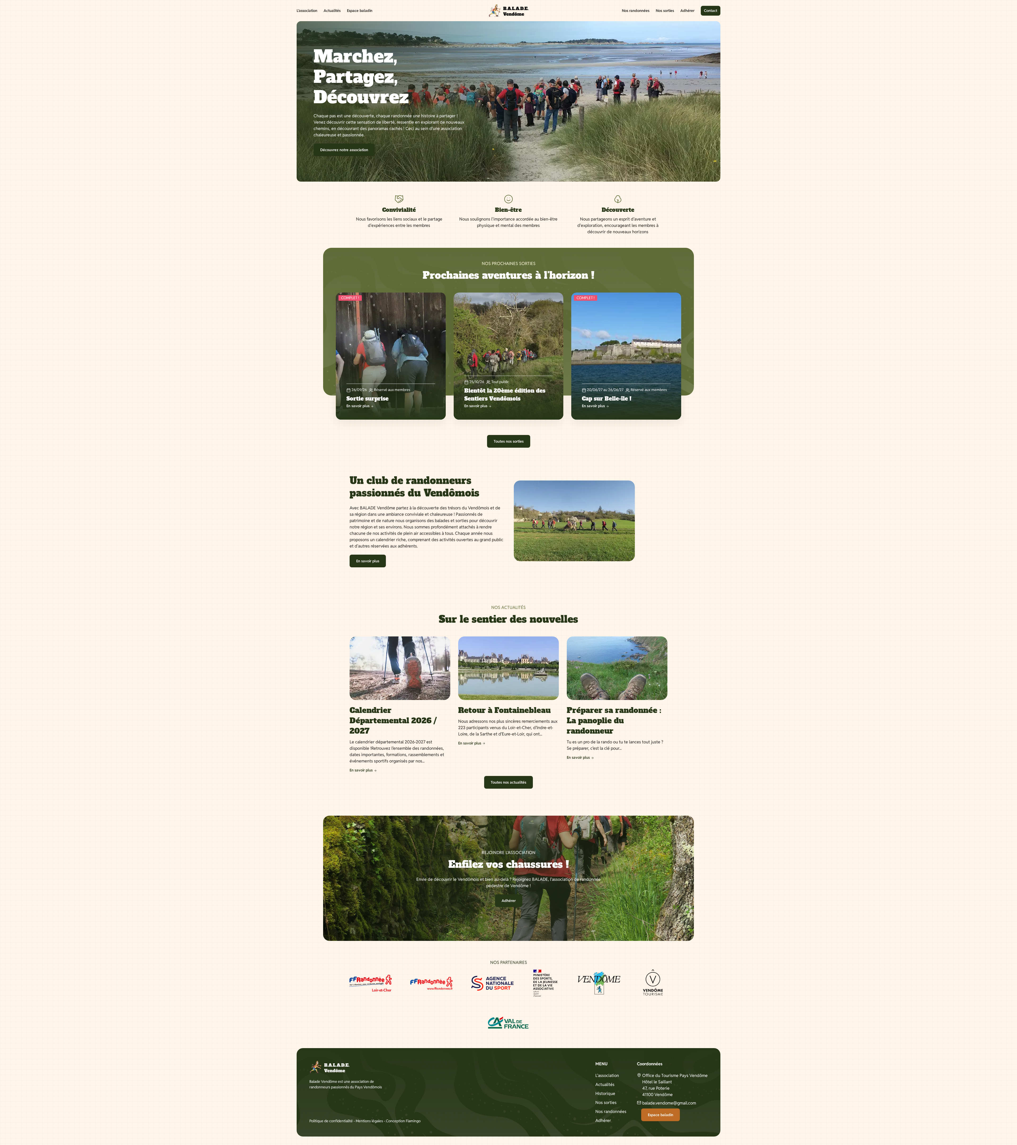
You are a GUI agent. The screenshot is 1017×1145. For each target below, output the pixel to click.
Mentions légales (369, 1121)
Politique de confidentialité (331, 1121)
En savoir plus (367, 561)
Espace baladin (359, 10)
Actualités (332, 10)
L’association (307, 10)
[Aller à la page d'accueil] (508, 10)
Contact (710, 10)
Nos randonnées (635, 10)
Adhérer (687, 10)
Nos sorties (665, 10)
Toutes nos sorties (509, 441)
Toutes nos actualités (508, 782)
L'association (607, 1075)
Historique (605, 1093)
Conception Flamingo (403, 1121)
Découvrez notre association (344, 149)
